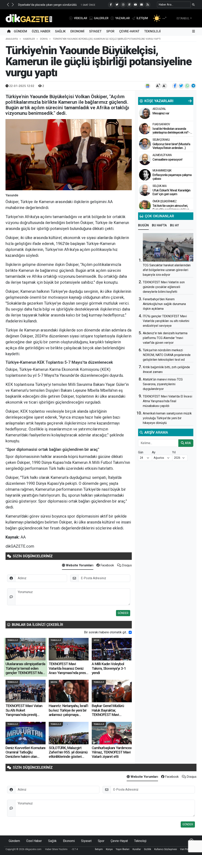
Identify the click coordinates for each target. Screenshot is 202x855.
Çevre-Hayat (129, 31)
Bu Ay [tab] (174, 225)
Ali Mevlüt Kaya (162, 155)
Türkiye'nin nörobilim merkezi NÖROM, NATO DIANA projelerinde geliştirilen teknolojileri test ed (167, 355)
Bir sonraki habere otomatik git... (106, 632)
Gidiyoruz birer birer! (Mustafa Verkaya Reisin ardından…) (171, 146)
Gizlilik (147, 849)
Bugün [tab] (143, 225)
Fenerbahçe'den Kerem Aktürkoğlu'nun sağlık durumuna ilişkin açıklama (164, 304)
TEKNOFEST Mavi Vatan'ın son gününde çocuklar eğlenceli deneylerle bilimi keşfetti (164, 287)
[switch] (130, 632)
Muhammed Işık (161, 170)
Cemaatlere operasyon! (167, 159)
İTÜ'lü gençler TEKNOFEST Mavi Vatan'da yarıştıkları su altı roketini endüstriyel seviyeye (166, 321)
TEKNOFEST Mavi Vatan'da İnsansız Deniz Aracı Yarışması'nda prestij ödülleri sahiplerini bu (69, 670)
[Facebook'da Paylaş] (175, 86)
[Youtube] (135, 5)
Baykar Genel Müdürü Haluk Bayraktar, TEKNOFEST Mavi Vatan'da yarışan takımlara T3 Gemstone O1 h (111, 714)
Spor (110, 31)
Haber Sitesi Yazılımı (56, 849)
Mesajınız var (160, 113)
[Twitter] (117, 5)
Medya (54, 682)
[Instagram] (123, 5)
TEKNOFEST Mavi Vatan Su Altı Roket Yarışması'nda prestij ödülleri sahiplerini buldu (24, 712)
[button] (8, 4)
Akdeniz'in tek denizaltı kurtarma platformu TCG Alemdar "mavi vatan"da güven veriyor (165, 338)
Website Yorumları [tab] (79, 565)
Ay (153, 452)
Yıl (174, 452)
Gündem (20, 31)
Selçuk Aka (159, 185)
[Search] (193, 5)
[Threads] (129, 5)
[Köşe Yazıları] (145, 113)
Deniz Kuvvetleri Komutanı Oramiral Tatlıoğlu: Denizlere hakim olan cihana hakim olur (25, 754)
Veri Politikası (187, 849)
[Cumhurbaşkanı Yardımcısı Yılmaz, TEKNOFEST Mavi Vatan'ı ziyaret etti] (112, 733)
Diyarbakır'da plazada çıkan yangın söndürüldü (47, 5)
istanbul (183, 18)
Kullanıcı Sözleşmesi (165, 849)
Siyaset (95, 31)
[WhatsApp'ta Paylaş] (187, 86)
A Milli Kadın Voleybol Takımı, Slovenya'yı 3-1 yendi (109, 668)
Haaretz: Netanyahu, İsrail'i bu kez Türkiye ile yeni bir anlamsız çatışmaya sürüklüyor (68, 712)
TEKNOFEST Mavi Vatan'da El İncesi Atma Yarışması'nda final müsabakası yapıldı (167, 401)
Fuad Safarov (161, 124)
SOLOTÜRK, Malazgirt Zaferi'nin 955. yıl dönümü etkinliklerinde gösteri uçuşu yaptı (68, 754)
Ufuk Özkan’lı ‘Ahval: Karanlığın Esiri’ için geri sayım (171, 192)
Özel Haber (41, 31)
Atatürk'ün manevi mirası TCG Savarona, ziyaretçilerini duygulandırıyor (163, 384)
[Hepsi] (190, 101)
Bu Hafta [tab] (159, 225)
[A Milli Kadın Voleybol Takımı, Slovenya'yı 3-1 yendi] (112, 649)
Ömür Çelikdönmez (164, 201)
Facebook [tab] (107, 565)
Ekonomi (77, 31)
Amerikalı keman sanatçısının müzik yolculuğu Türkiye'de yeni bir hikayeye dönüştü (167, 418)
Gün (140, 452)
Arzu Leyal (159, 108)
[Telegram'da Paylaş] (193, 86)
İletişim (99, 849)
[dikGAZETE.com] (29, 18)
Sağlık (60, 31)
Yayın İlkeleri (122, 849)
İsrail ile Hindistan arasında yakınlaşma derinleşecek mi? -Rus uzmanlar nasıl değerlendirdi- (171, 134)
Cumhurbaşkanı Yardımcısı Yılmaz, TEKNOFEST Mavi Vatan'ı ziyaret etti (112, 752)
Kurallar (137, 849)
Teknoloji (152, 31)
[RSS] (148, 5)
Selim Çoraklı (161, 139)
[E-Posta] (141, 5)
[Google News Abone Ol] (148, 86)
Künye (109, 849)
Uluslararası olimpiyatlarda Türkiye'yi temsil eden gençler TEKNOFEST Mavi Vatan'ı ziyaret (25, 670)
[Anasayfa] (9, 31)
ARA (187, 443)
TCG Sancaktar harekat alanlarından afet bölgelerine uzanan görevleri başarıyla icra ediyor (167, 270)
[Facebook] (111, 5)
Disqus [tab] (126, 565)
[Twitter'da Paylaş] (181, 86)
